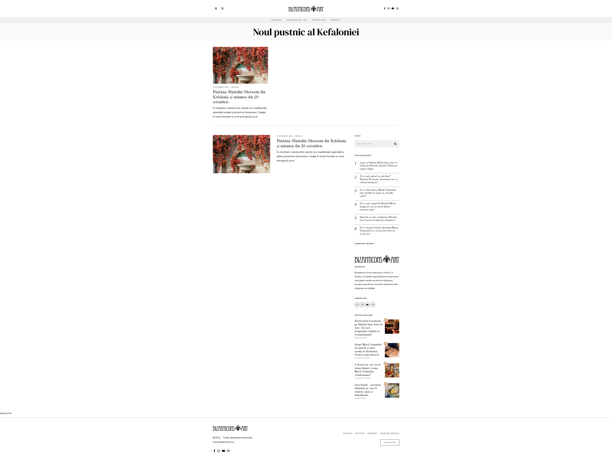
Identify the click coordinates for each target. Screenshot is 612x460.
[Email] (397, 8)
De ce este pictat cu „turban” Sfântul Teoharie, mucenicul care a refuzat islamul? (379, 179)
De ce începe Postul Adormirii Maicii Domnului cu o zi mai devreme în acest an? (379, 231)
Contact (336, 20)
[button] (395, 144)
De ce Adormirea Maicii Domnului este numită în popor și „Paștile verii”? (378, 193)
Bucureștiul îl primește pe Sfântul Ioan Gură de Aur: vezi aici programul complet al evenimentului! (369, 328)
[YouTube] (393, 8)
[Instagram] (388, 8)
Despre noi (319, 20)
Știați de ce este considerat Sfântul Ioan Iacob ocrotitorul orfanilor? (378, 219)
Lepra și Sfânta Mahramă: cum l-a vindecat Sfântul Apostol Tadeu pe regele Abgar (378, 166)
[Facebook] (384, 8)
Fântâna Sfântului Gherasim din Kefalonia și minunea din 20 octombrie (239, 97)
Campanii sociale (389, 433)
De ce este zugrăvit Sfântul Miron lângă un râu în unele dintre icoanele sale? (378, 206)
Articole (276, 20)
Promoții (372, 433)
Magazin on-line (297, 20)
